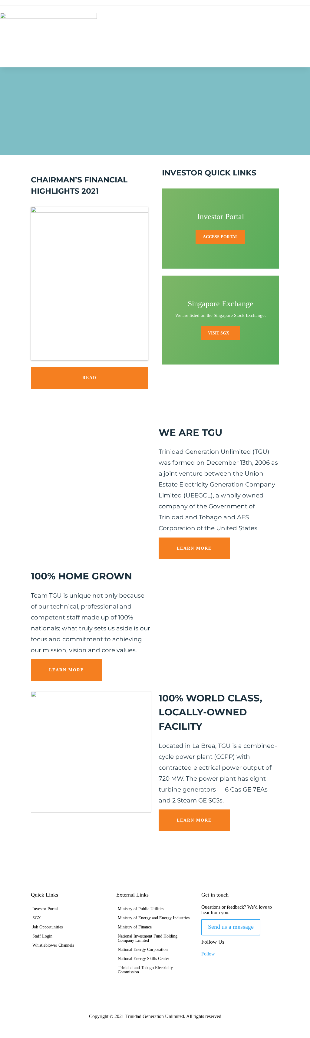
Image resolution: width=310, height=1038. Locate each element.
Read (89, 377)
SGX (36, 918)
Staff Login (42, 936)
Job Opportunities (47, 927)
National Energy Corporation (143, 950)
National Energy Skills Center (143, 959)
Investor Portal (45, 909)
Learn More (194, 548)
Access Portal (220, 237)
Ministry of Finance (135, 927)
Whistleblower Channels (53, 945)
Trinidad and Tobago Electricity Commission (145, 970)
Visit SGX (218, 333)
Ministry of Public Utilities (141, 909)
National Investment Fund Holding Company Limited (147, 938)
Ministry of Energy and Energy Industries (154, 918)
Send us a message (231, 926)
